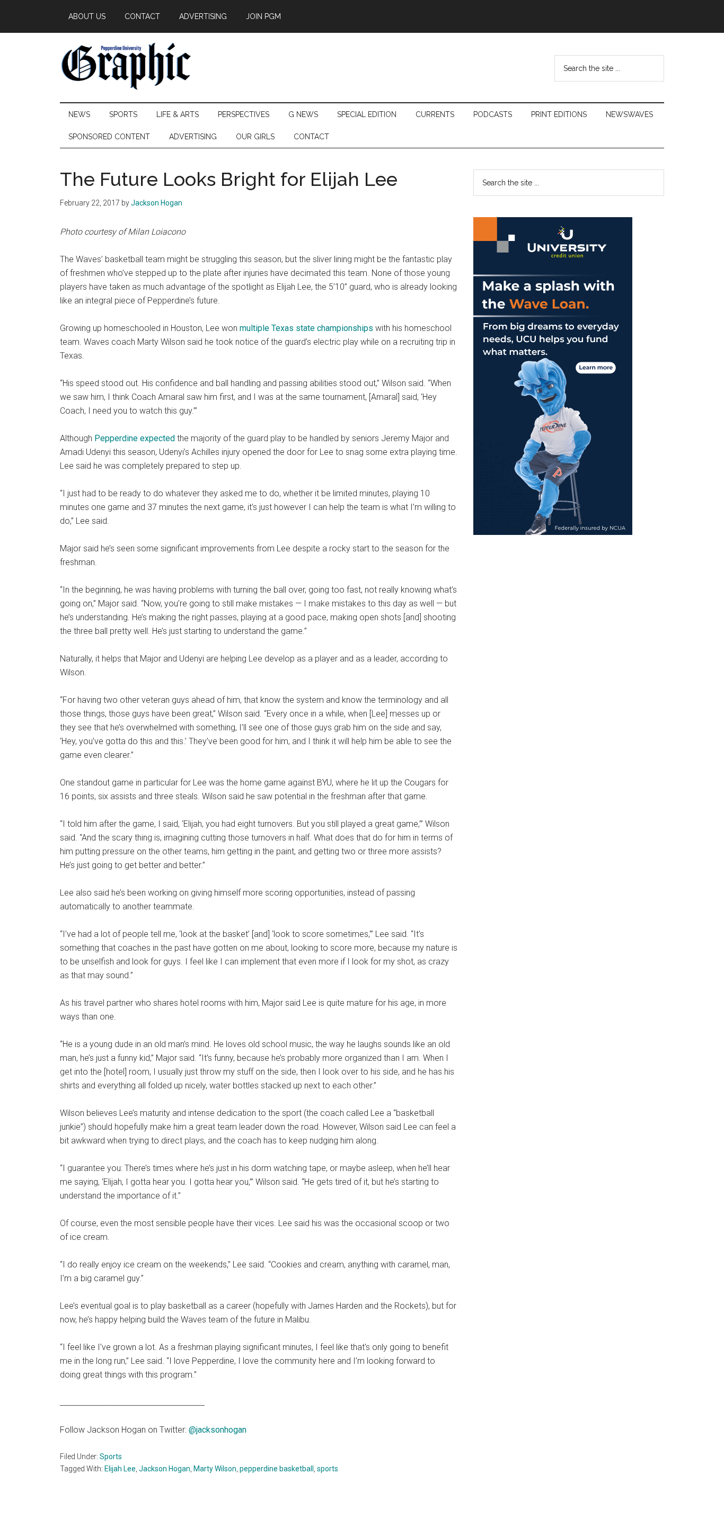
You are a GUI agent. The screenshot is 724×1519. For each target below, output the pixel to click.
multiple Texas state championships (307, 328)
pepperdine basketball (277, 1468)
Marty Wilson (214, 1468)
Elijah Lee (120, 1468)
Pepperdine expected (134, 438)
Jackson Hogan (164, 1468)
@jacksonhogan (217, 1430)
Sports (111, 1456)
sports (327, 1468)
